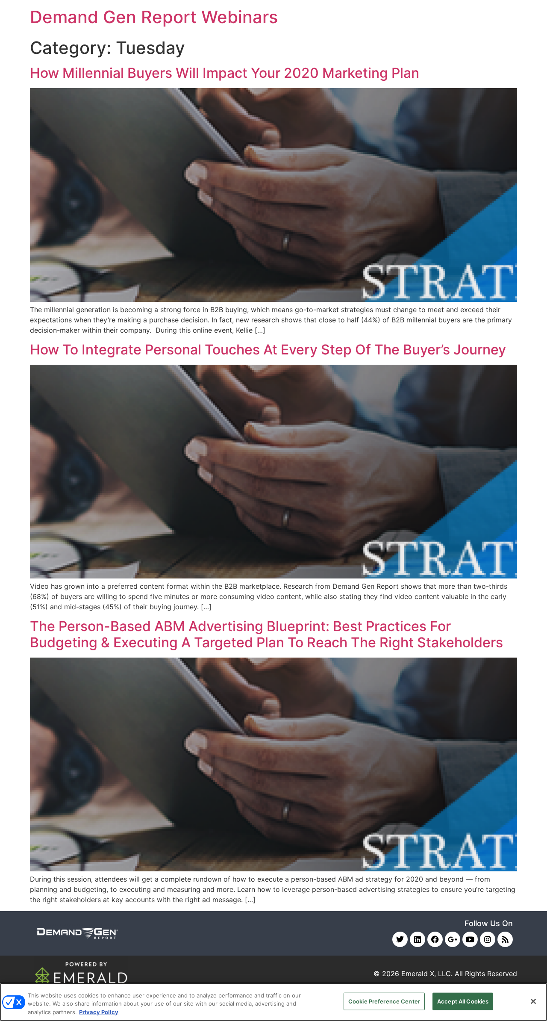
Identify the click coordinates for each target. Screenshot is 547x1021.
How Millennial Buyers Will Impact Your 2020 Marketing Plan (224, 73)
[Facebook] (435, 939)
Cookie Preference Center (384, 1000)
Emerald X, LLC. (427, 973)
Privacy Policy (98, 1012)
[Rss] (505, 939)
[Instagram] (487, 939)
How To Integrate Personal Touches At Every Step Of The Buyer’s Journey (268, 349)
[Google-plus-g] (452, 939)
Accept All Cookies (462, 1000)
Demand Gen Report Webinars (154, 16)
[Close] (533, 1001)
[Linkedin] (417, 939)
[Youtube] (470, 939)
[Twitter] (400, 939)
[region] (273, 1002)
